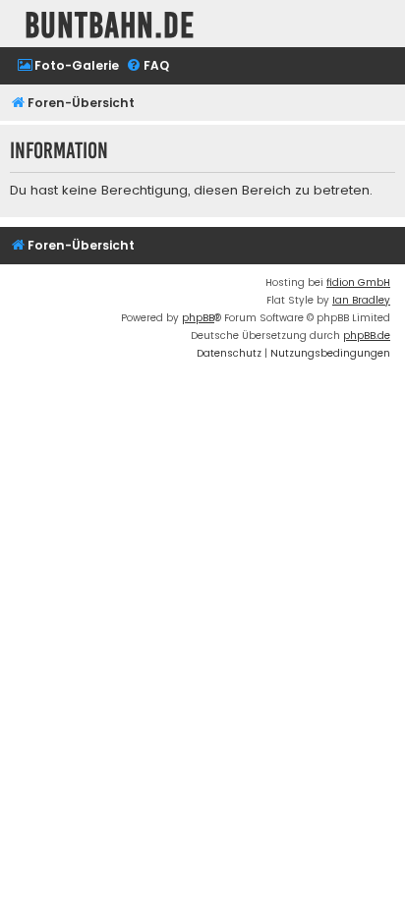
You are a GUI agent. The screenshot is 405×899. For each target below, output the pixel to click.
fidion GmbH (358, 282)
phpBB (198, 317)
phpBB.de (366, 335)
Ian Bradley (361, 300)
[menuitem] (68, 66)
